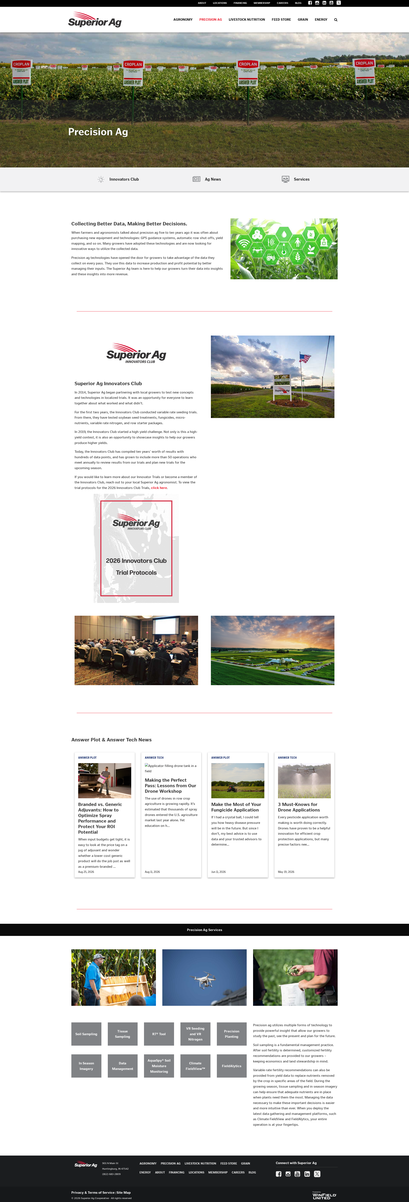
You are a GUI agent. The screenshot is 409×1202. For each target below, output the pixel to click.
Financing (240, 2)
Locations (220, 2)
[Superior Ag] (95, 19)
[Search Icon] (335, 19)
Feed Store (281, 19)
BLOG (252, 1172)
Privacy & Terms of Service (93, 1192)
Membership (262, 2)
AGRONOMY (148, 1163)
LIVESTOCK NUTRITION (200, 1163)
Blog (298, 2)
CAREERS (238, 1172)
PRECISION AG (171, 1163)
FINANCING (176, 1172)
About (202, 2)
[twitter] (337, 3)
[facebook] (308, 3)
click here (159, 488)
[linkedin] (322, 3)
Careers (282, 2)
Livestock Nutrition (247, 19)
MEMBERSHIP (218, 1172)
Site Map (124, 1192)
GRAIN (245, 1163)
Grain (303, 19)
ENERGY (145, 1172)
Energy (321, 19)
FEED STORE (228, 1163)
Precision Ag (210, 19)
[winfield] (324, 1195)
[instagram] (315, 3)
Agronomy (183, 19)
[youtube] (329, 3)
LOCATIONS (196, 1172)
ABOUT (160, 1172)
